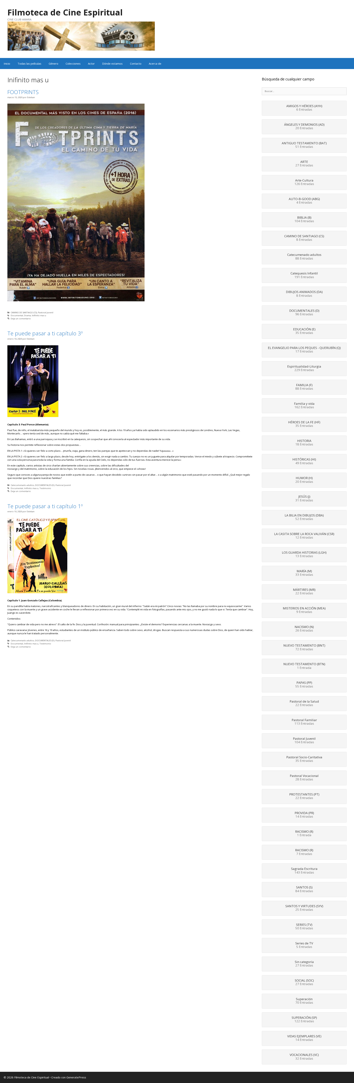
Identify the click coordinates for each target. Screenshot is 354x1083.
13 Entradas (304, 554)
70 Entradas (304, 1001)
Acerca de (155, 63)
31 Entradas (304, 498)
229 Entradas (304, 368)
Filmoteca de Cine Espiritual (65, 12)
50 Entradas (304, 926)
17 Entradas (304, 349)
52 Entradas (304, 517)
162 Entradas (304, 405)
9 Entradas (304, 610)
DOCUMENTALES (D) (44, 485)
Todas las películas (29, 63)
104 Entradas (304, 219)
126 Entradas (304, 182)
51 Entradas (304, 145)
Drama (27, 315)
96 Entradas (304, 312)
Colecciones (73, 63)
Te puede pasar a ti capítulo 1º (45, 506)
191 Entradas (304, 275)
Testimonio (45, 488)
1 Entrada (304, 666)
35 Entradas (304, 331)
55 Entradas (304, 684)
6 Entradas (304, 108)
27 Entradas (304, 163)
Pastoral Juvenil (45, 312)
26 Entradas (304, 628)
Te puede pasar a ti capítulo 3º (45, 333)
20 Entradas (304, 126)
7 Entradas (304, 852)
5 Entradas (304, 945)
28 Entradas (304, 777)
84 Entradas (304, 889)
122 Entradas (304, 1019)
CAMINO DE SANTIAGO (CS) (24, 312)
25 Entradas (304, 908)
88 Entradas (304, 256)
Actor (91, 63)
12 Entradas (304, 535)
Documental (17, 315)
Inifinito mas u (39, 315)
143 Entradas (304, 870)
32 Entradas (304, 1056)
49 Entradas (304, 461)
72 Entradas (304, 647)
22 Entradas (304, 591)
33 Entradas (304, 573)
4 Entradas (304, 200)
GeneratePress (76, 1077)
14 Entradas (304, 815)
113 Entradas (304, 722)
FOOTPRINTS (23, 92)
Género (53, 63)
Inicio (7, 63)
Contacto (135, 63)
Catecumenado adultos (22, 485)
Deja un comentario (21, 318)
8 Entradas (304, 238)
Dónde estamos (112, 63)
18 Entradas (304, 442)
